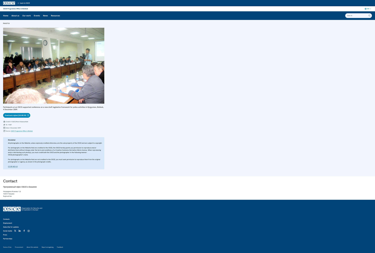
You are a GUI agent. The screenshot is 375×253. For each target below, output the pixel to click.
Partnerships (7, 239)
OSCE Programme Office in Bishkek (15, 9)
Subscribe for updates (11, 227)
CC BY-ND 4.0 (13, 166)
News (45, 15)
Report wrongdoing (47, 247)
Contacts (6, 219)
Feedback (60, 247)
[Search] (369, 15)
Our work (26, 15)
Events (37, 15)
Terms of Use (7, 247)
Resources (55, 15)
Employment (7, 223)
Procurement (19, 247)
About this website (32, 247)
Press (5, 235)
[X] (15, 230)
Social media (7, 231)
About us (15, 15)
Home (5, 15)
